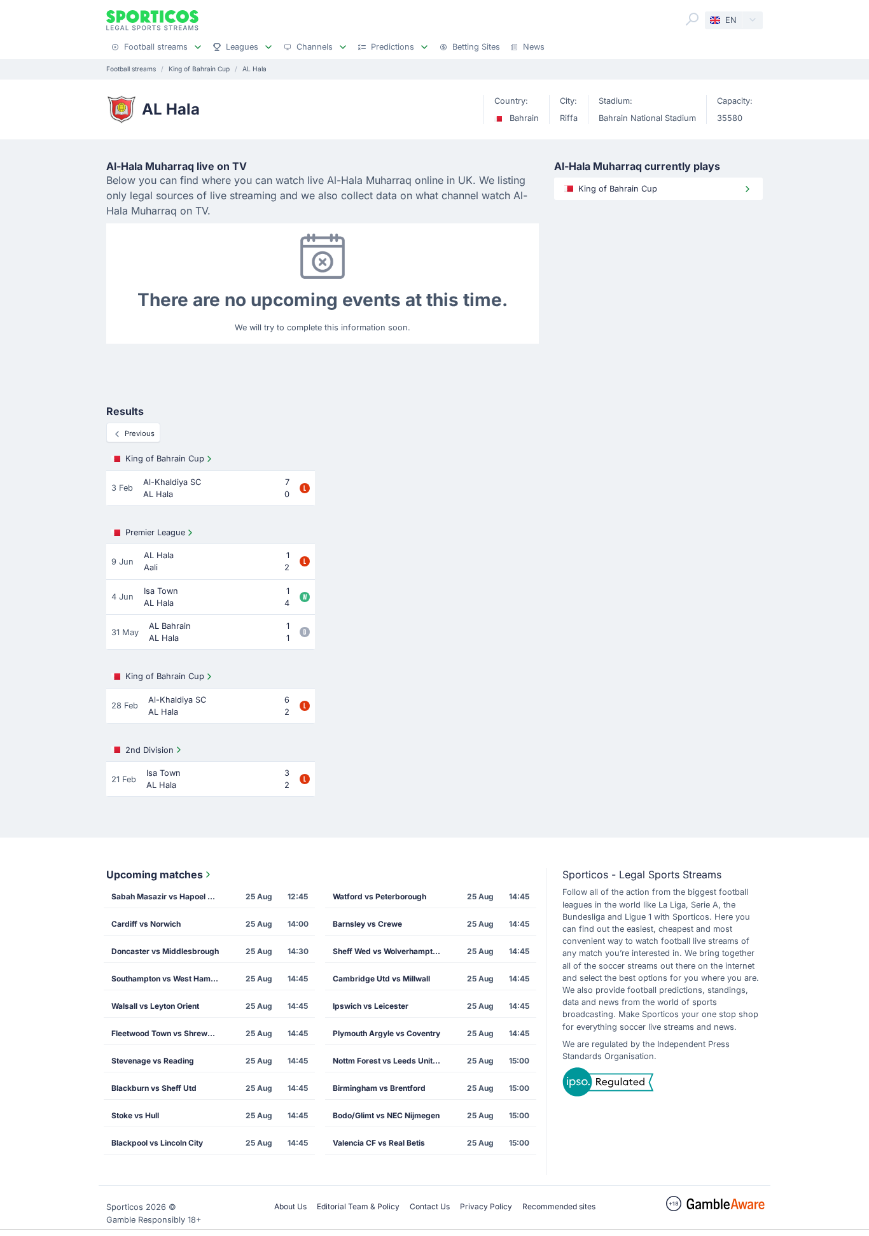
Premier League (155, 532)
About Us (290, 1206)
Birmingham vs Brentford (379, 1088)
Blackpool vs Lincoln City (157, 1143)
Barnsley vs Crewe (367, 924)
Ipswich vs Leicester (370, 1006)
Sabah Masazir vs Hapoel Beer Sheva (169, 896)
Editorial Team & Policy (358, 1206)
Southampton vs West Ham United (169, 978)
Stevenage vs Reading (152, 1060)
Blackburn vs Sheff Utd (154, 1088)
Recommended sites (558, 1206)
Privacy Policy (486, 1206)
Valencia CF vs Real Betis (379, 1143)
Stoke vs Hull (135, 1115)
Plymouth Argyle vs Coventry (386, 1033)
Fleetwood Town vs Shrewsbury (169, 1033)
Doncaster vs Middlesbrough (165, 951)
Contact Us (430, 1206)
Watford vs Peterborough (379, 896)
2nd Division (149, 750)
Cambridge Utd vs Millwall (381, 978)
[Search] (692, 19)
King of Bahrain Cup (164, 458)
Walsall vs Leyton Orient (155, 1006)
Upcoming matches (154, 874)
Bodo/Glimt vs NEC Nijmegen (386, 1115)
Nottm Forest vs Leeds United (387, 1060)
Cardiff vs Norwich (146, 924)
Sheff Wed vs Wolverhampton (387, 951)
